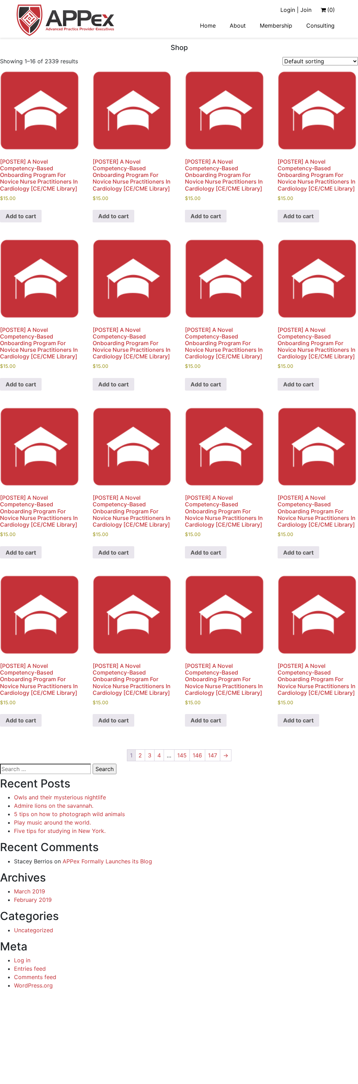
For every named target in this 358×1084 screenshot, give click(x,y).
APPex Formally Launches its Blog (107, 861)
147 (212, 755)
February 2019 (33, 899)
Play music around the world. (52, 822)
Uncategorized (33, 930)
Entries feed (30, 968)
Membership (276, 25)
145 (182, 755)
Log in (22, 960)
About (238, 25)
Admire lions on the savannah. (53, 805)
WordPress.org (33, 985)
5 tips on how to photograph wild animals (69, 814)
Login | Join (296, 9)
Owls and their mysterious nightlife (60, 797)
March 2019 (29, 891)
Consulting (320, 25)
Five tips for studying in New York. (60, 830)
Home (208, 25)
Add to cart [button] (21, 216)
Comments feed (35, 977)
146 (197, 755)
